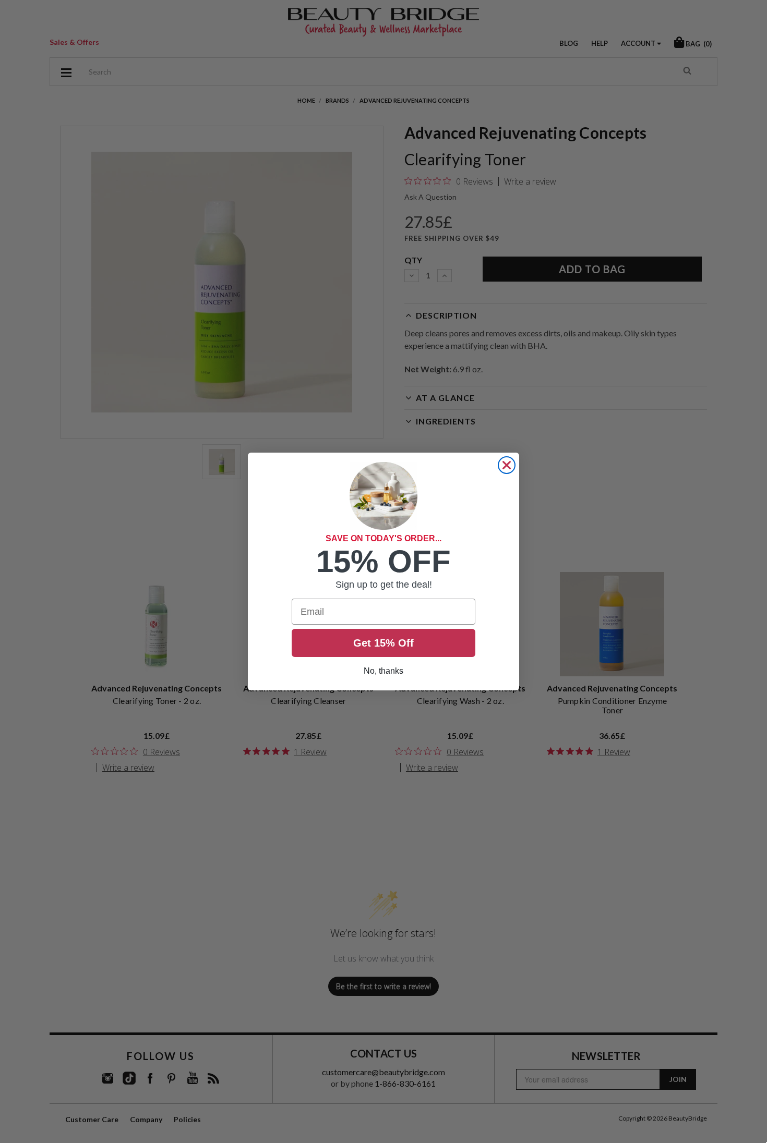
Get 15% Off (383, 643)
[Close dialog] (506, 465)
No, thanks (383, 670)
